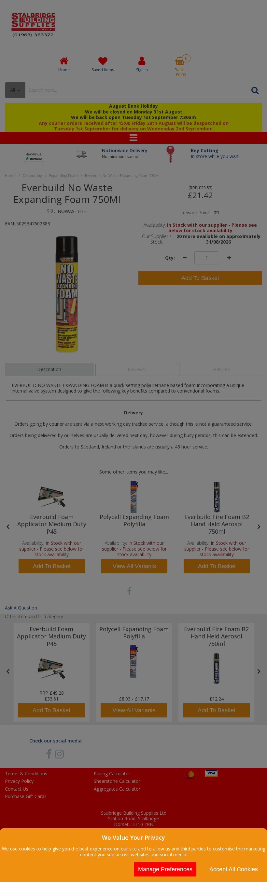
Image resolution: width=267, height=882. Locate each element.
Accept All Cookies (233, 869)
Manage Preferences (165, 869)
